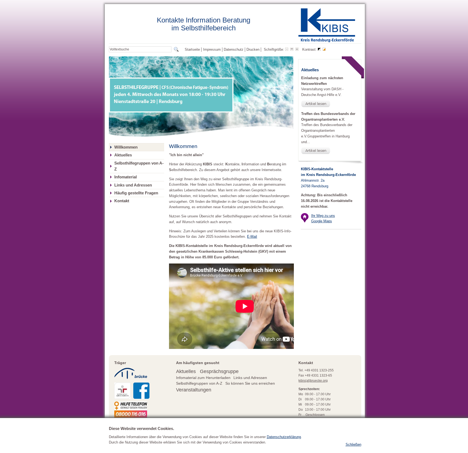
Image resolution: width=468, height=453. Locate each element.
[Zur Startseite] (326, 41)
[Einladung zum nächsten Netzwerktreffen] (329, 104)
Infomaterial (125, 177)
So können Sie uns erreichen (250, 383)
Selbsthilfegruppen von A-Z (139, 166)
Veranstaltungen (193, 390)
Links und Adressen (133, 185)
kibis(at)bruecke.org (313, 381)
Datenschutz (233, 49)
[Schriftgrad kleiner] (286, 49)
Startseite (192, 49)
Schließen (353, 444)
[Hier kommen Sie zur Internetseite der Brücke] (130, 381)
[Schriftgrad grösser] (297, 49)
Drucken (252, 49)
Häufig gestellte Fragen (136, 193)
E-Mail (252, 236)
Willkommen (126, 147)
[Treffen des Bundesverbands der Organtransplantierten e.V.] (329, 150)
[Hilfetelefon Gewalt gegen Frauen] (130, 415)
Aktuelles (123, 155)
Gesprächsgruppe (219, 371)
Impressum (212, 49)
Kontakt (121, 201)
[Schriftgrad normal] (291, 49)
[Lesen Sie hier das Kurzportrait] (122, 396)
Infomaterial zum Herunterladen (203, 378)
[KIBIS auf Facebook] (141, 396)
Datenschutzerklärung (284, 437)
